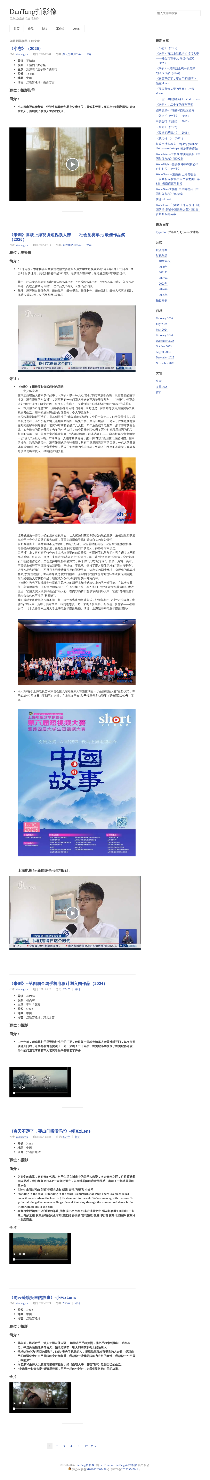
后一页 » (90, 1446)
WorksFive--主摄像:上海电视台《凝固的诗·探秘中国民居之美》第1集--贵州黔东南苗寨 (178, 209)
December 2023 (165, 340)
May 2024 (162, 329)
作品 (31, 28)
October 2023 (164, 346)
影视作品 (68, 245)
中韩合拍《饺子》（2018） (173, 116)
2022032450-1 (129, 1469)
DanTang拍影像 (33, 11)
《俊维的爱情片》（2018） (173, 132)
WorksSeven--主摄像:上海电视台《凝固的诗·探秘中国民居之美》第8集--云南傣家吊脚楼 (178, 178)
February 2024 (164, 335)
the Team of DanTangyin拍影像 (118, 1465)
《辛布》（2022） (167, 127)
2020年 (163, 267)
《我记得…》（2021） (170, 138)
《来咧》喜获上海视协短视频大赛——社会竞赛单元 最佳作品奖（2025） (67, 237)
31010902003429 (96, 1469)
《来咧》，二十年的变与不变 (174, 104)
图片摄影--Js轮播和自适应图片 (175, 110)
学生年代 (164, 261)
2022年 (163, 278)
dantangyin (22, 54)
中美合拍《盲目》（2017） (173, 121)
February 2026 (164, 318)
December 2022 (165, 357)
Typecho (161, 232)
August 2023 (163, 352)
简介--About (163, 199)
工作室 (60, 28)
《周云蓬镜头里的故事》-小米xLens (42, 1297)
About (76, 28)
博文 (45, 28)
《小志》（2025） (26, 48)
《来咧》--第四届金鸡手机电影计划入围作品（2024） (58, 983)
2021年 (163, 272)
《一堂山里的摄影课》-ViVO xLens (178, 99)
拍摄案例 (161, 300)
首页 (16, 28)
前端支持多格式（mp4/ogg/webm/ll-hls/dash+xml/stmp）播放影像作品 (178, 146)
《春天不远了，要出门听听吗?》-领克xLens (50, 1131)
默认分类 (68, 54)
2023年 (66, 1303)
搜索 (197, 13)
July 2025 (161, 324)
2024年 (66, 989)
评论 (89, 54)
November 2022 (165, 363)
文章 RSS (162, 387)
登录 (159, 381)
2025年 (77, 54)
